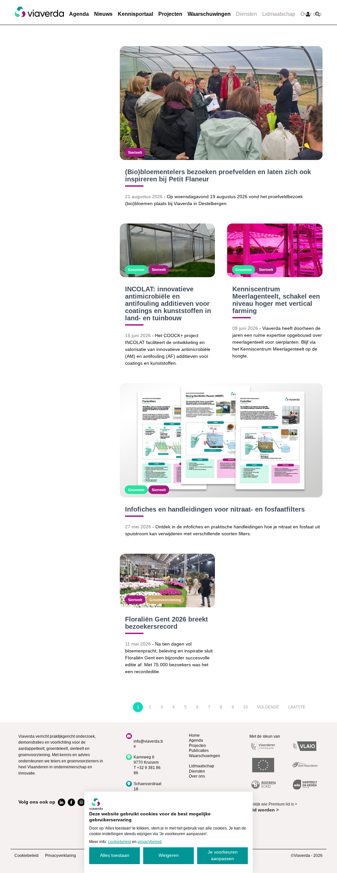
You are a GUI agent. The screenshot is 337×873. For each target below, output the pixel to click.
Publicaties (199, 750)
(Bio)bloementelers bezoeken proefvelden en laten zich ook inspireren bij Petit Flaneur (218, 175)
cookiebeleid (119, 841)
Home (194, 735)
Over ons (311, 14)
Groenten (136, 270)
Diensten (246, 14)
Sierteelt (135, 152)
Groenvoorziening (165, 599)
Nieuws (103, 14)
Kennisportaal (135, 14)
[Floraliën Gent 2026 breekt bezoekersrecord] (167, 580)
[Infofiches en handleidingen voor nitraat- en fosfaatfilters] (221, 440)
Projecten (170, 14)
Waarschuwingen (209, 14)
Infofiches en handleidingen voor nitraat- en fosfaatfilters (215, 509)
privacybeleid (150, 841)
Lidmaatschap (278, 14)
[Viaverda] (39, 12)
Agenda (79, 14)
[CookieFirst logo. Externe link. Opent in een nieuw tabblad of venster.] (96, 804)
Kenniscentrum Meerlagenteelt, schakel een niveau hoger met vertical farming (276, 299)
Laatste (296, 707)
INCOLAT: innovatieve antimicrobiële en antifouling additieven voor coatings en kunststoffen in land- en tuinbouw (168, 303)
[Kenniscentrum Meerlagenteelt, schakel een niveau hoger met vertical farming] (275, 250)
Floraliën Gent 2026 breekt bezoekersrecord (166, 623)
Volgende (268, 707)
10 (245, 707)
